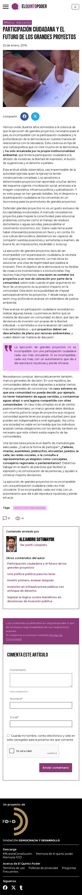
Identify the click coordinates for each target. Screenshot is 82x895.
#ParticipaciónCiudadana (29, 508)
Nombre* (16, 698)
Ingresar (75, 7)
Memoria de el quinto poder (54, 853)
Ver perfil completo (33, 545)
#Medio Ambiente (17, 22)
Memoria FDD (12, 857)
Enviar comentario (56, 767)
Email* (14, 717)
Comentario (18, 670)
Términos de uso (14, 868)
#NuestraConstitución (17, 853)
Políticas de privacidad (43, 868)
